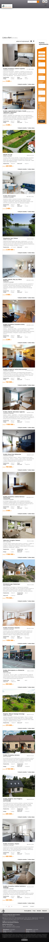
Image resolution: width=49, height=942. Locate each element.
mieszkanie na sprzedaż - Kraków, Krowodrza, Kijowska (19, 624)
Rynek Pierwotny (41, 105)
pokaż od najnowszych (22, 41)
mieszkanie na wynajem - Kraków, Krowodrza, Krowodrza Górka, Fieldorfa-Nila (19, 322)
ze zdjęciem (42, 113)
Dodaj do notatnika (22, 84)
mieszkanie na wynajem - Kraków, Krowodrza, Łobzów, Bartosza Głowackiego (19, 493)
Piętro (39, 96)
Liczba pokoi (40, 74)
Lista (31, 41)
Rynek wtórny (42, 107)
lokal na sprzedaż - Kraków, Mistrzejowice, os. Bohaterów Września (19, 667)
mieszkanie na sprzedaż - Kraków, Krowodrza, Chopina (19, 840)
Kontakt (39, 910)
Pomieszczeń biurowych (41, 82)
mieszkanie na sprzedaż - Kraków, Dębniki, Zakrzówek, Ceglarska (19, 408)
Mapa (33, 41)
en (46, 1)
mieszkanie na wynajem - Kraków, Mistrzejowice (19, 192)
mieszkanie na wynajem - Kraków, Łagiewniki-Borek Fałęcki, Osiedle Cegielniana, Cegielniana (19, 107)
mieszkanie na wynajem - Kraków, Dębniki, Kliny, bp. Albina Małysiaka (19, 277)
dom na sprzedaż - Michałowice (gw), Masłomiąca (19, 580)
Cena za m (40, 89)
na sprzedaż (32, 929)
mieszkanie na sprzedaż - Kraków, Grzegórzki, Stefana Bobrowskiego (19, 365)
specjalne (41, 112)
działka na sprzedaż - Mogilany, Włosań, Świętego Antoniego (19, 709)
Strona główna (27, 910)
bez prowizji (42, 115)
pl (43, 1)
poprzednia (25, 906)
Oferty (39, 110)
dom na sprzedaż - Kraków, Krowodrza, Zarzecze (19, 751)
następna (32, 906)
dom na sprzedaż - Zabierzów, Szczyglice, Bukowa (19, 537)
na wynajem (9, 929)
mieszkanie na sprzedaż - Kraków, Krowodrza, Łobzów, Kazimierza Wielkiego (19, 883)
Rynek (39, 103)
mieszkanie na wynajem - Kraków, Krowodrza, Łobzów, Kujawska (19, 65)
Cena (39, 61)
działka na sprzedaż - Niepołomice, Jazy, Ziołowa (19, 234)
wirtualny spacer (41, 118)
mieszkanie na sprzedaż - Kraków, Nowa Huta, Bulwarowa (19, 450)
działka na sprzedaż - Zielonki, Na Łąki (19, 150)
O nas (34, 910)
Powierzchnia (41, 68)
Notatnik (44, 910)
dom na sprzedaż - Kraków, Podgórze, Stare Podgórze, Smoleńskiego (19, 796)
